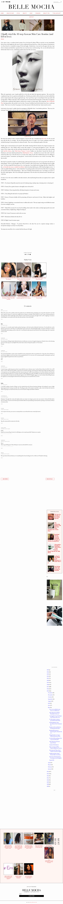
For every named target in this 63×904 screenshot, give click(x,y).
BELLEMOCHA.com (33, 902)
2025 (48, 670)
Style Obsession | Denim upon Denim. (54, 742)
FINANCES (37, 13)
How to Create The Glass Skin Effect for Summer (8, 278)
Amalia (2, 452)
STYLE (18, 13)
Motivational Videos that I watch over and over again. (55, 750)
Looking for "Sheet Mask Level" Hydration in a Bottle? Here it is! (54, 559)
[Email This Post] (30, 254)
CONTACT (31, 17)
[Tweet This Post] (25, 254)
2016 (48, 688)
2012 (48, 775)
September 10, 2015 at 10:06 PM (5, 428)
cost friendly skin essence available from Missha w (14, 167)
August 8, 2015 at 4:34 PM (4, 409)
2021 (48, 678)
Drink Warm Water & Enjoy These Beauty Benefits (39, 278)
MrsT (2, 309)
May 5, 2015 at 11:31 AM (4, 325)
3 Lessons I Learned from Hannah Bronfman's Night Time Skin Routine (9, 297)
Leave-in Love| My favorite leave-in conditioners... (54, 710)
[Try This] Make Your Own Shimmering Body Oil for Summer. (24, 297)
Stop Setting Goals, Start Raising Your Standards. (57, 568)
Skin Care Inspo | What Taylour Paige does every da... (55, 747)
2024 (48, 672)
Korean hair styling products (7, 446)
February (50, 767)
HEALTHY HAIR (10, 13)
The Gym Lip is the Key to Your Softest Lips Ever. (57, 516)
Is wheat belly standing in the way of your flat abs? (55, 738)
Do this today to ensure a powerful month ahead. (54, 720)
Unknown (3, 338)
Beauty (2, 39)
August (49, 701)
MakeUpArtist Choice (28, 153)
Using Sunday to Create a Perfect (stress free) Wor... (55, 735)
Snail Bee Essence (7, 151)
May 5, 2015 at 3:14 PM (4, 351)
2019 (48, 682)
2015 (48, 691)
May (49, 707)
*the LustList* (56, 13)
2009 (48, 782)
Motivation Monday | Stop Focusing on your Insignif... (55, 757)
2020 (48, 680)
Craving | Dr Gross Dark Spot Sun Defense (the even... (55, 716)
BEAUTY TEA (46, 13)
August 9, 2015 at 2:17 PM (4, 419)
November (50, 695)
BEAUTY (25, 13)
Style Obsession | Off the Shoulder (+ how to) (54, 713)
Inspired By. (51, 760)
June (49, 705)
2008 (48, 784)
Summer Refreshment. (54, 744)
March (49, 764)
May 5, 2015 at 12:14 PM (4, 339)
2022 (48, 676)
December (50, 692)
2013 (48, 773)
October (50, 697)
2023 (48, 674)
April (49, 762)
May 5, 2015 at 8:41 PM (4, 367)
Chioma (2, 408)
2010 (48, 780)
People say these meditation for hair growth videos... (55, 727)
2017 (48, 686)
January (49, 769)
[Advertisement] (27, 496)
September (50, 699)
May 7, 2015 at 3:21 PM (4, 384)
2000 (48, 786)
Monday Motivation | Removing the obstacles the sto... (55, 732)
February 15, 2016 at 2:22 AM (5, 441)
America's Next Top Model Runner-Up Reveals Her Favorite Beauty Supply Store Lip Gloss (23, 278)
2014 (48, 771)
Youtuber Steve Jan (27, 136)
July (49, 703)
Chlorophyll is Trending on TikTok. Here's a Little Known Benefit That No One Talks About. (54, 548)
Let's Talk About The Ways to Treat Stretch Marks (39, 297)
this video (44, 138)
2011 (48, 778)
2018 (48, 684)
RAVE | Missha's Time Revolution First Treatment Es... (55, 724)
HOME (2, 13)
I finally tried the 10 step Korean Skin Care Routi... (55, 754)
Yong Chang (3, 427)
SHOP (31, 13)
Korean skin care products (6, 433)
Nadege (2, 418)
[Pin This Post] (28, 254)
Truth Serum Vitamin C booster (22, 151)
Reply (2, 319)
